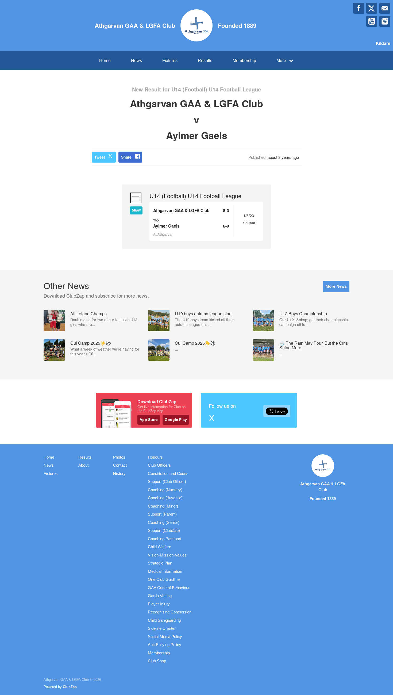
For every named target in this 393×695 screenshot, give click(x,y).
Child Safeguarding (164, 620)
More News (336, 286)
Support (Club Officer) (167, 481)
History (119, 473)
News (136, 60)
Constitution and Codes (168, 473)
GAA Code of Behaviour (169, 587)
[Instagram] (384, 21)
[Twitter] (371, 8)
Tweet (99, 157)
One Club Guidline (164, 579)
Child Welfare (159, 546)
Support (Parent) (162, 514)
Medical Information (165, 571)
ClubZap (70, 687)
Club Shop (157, 661)
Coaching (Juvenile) (165, 498)
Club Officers (159, 465)
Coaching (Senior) (163, 522)
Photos (119, 457)
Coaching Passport (164, 538)
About (83, 465)
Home (105, 60)
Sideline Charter (162, 628)
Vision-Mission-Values (167, 555)
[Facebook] (358, 8)
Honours (155, 457)
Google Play (176, 419)
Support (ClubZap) (164, 530)
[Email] (384, 8)
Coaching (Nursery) (165, 489)
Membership (244, 60)
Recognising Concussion (169, 612)
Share (126, 157)
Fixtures (170, 60)
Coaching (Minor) (163, 506)
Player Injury (159, 604)
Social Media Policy (165, 636)
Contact (120, 465)
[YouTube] (371, 21)
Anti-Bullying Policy (164, 644)
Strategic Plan (160, 563)
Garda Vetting (160, 595)
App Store (149, 419)
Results (205, 60)
